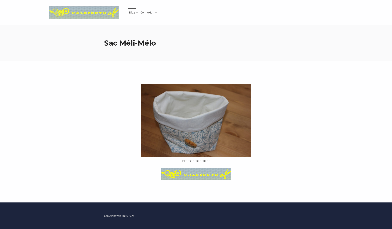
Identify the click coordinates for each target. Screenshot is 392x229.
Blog (132, 12)
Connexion (147, 12)
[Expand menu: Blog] (137, 12)
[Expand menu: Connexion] (156, 12)
